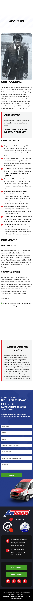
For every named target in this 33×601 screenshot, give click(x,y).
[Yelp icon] (25, 581)
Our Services (17, 567)
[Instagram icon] (19, 581)
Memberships (16, 574)
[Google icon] (8, 581)
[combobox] (16, 445)
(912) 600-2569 (19, 519)
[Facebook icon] (14, 581)
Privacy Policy (20, 594)
